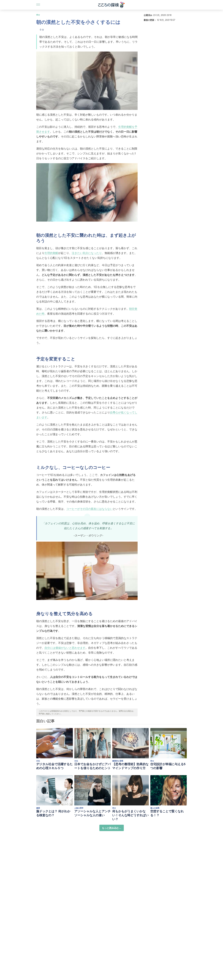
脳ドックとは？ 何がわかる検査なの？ (53, 813)
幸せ (38, 15)
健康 (38, 808)
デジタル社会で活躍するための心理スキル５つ (54, 766)
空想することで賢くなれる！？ (167, 813)
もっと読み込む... (111, 827)
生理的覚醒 (51, 253)
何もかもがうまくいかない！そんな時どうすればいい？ (130, 815)
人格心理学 (78, 808)
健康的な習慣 (117, 761)
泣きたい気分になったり (87, 253)
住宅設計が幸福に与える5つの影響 (168, 766)
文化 (38, 761)
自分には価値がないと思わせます (64, 647)
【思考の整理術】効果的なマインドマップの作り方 (130, 766)
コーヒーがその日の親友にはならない (89, 508)
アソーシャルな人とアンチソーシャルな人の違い (92, 813)
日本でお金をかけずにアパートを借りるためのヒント (92, 766)
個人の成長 (154, 808)
